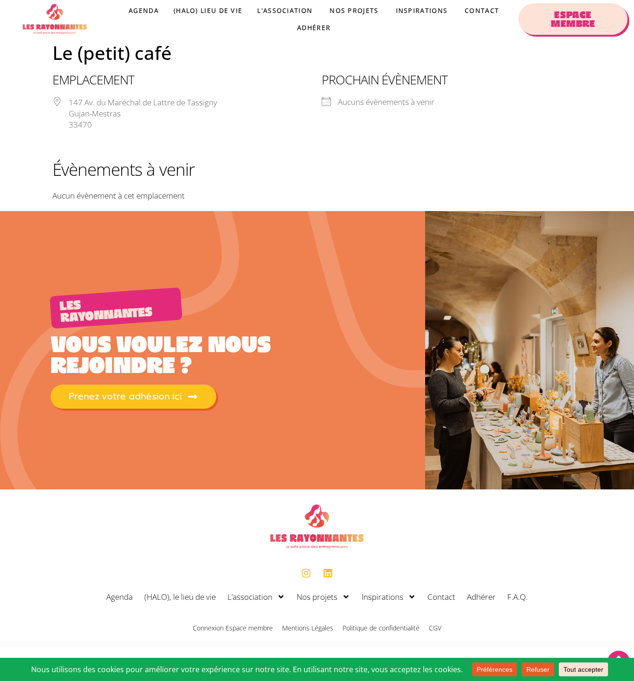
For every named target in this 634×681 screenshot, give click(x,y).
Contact (441, 597)
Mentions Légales (307, 627)
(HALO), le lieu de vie (180, 597)
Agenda (119, 597)
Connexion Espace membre (233, 627)
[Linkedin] (328, 573)
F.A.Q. (517, 597)
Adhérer (481, 597)
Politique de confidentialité (381, 627)
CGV (435, 627)
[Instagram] (306, 573)
